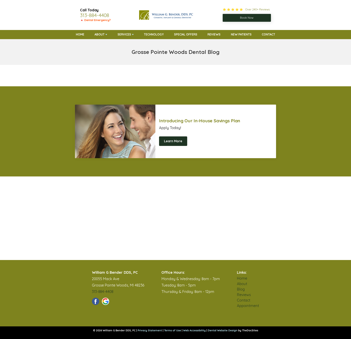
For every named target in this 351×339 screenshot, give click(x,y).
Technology (154, 34)
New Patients (241, 34)
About (100, 34)
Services (124, 34)
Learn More (173, 141)
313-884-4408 (94, 15)
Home (80, 34)
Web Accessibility (194, 330)
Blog (241, 289)
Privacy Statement (150, 330)
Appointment (248, 305)
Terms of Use (172, 330)
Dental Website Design (222, 330)
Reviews (213, 34)
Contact (268, 34)
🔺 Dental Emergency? (95, 20)
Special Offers (185, 34)
